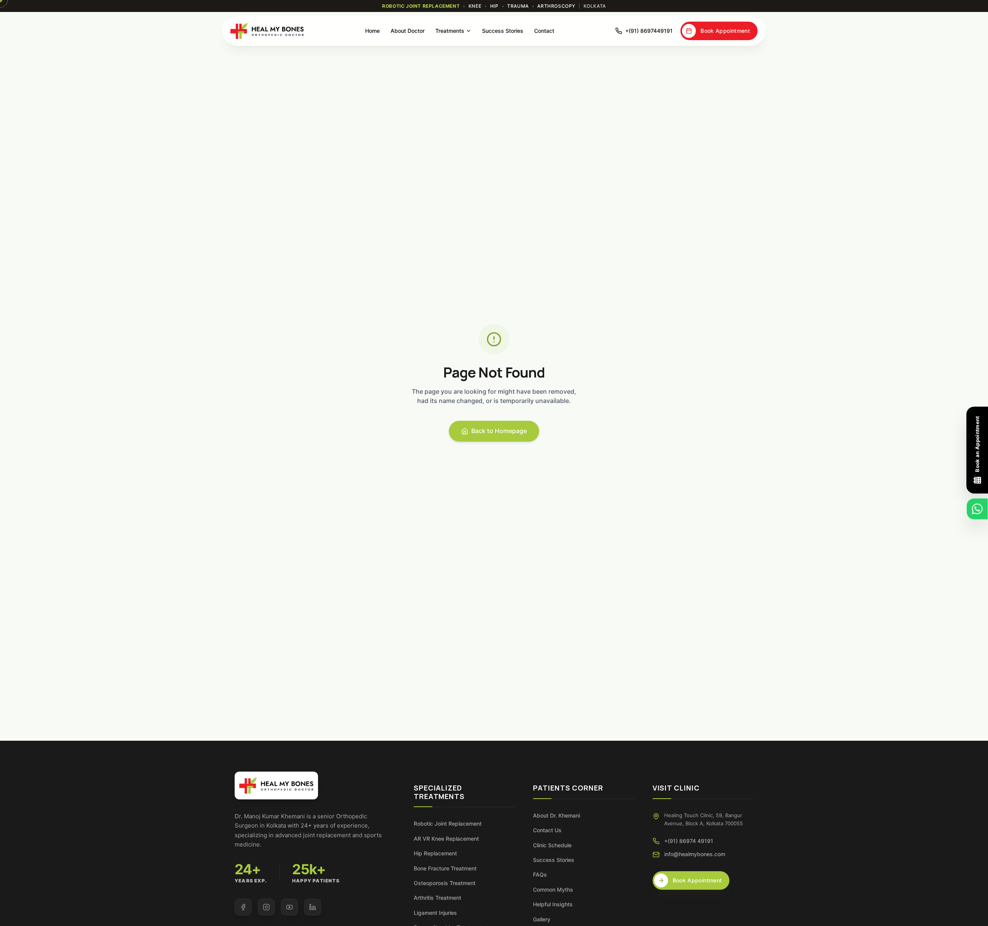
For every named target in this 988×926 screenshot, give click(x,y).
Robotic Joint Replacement (448, 823)
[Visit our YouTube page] (289, 907)
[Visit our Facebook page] (243, 907)
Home (372, 30)
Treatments (449, 30)
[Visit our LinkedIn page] (312, 907)
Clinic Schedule (552, 845)
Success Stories (502, 30)
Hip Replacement (435, 853)
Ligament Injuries (435, 912)
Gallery (541, 919)
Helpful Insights (553, 904)
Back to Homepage (499, 431)
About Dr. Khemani (556, 815)
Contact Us (547, 830)
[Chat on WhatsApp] (977, 509)
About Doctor (408, 30)
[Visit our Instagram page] (266, 907)
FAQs (540, 874)
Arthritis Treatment (437, 897)
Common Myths (553, 889)
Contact (544, 30)
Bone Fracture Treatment (445, 868)
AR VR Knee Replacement (446, 838)
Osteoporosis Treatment (444, 883)
